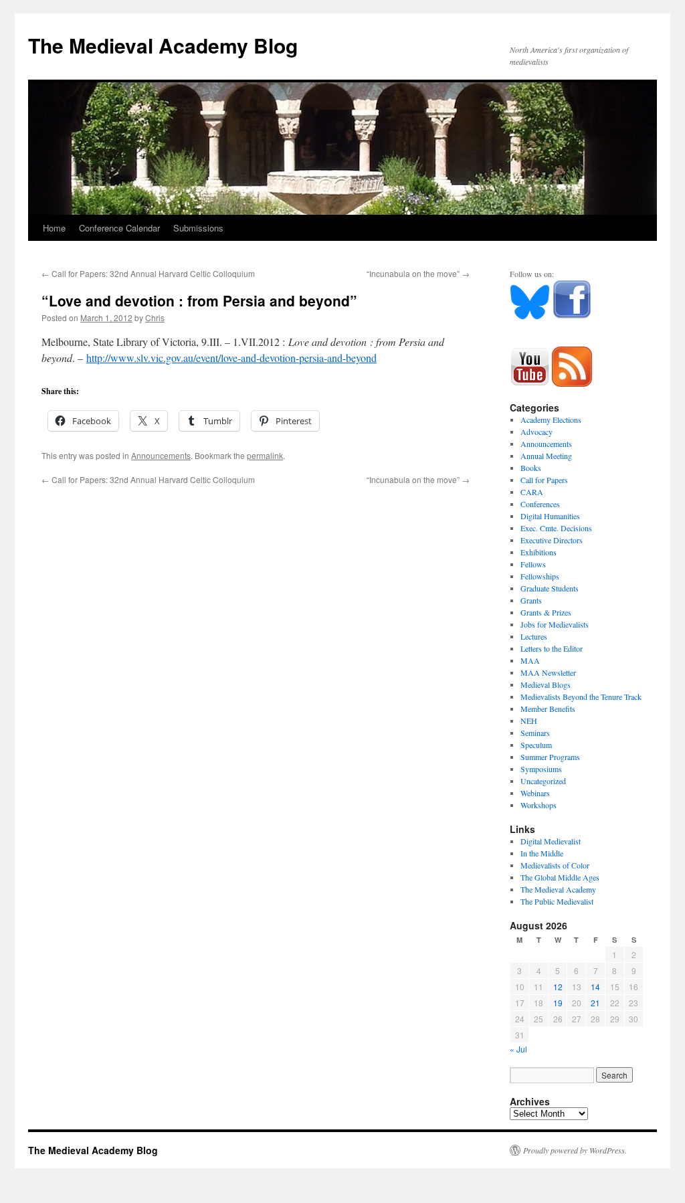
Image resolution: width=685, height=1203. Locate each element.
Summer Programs (550, 756)
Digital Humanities (550, 516)
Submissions (198, 227)
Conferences (540, 503)
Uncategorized (543, 780)
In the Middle (541, 853)
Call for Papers (544, 479)
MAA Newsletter (548, 672)
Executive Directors (551, 540)
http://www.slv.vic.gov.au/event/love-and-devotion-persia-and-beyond (231, 358)
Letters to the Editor (551, 648)
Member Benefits (547, 708)
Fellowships (539, 576)
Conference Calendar (119, 227)
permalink (265, 455)
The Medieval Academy (558, 889)
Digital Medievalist (550, 841)
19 (558, 1002)
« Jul (518, 1048)
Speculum (536, 744)
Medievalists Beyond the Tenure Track (581, 696)
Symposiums (541, 768)
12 (558, 986)
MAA (530, 660)
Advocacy (536, 431)
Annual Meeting (546, 455)
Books (530, 467)
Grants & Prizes (545, 612)
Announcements (161, 455)
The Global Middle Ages (559, 877)
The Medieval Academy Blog (163, 45)
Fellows (533, 564)
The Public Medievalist (556, 901)
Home (54, 227)
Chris (155, 317)
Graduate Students (549, 588)
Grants (531, 600)
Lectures (533, 636)
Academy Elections (550, 419)
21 (595, 1002)
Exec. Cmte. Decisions (556, 528)
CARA (531, 491)
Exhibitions (538, 552)
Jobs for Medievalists (554, 624)
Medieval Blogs (545, 684)
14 (595, 986)
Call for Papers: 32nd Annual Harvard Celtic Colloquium (148, 273)
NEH (528, 720)
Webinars (535, 793)
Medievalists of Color (554, 865)
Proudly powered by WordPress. (575, 1150)
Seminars (535, 732)
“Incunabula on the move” (418, 273)
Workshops (538, 805)
